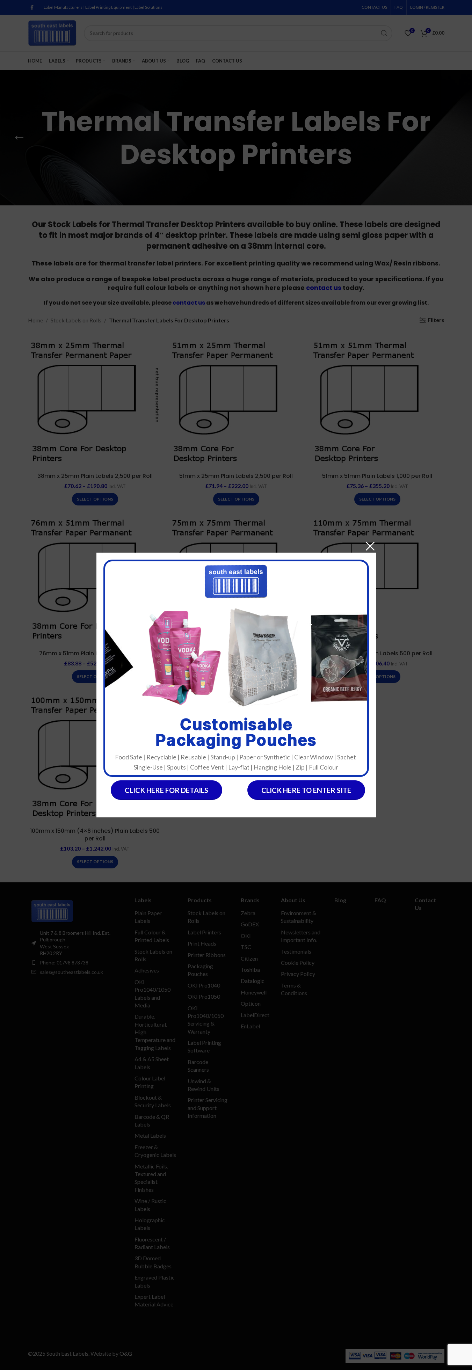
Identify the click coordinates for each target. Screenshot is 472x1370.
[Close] (370, 546)
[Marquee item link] (171, 658)
